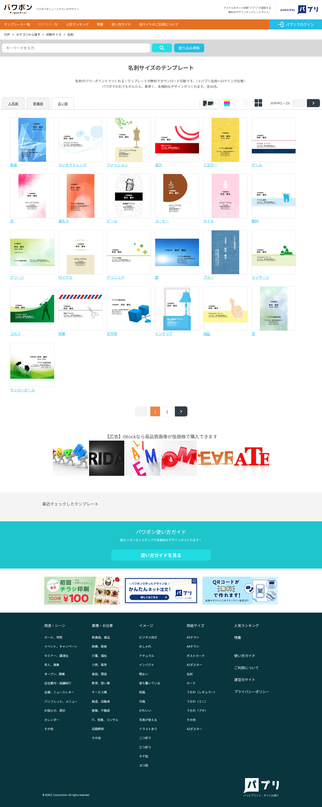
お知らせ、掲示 (54, 710)
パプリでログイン (295, 24)
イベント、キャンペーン (60, 646)
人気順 (13, 103)
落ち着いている (149, 683)
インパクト (146, 664)
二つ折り (145, 738)
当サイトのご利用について (158, 24)
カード (191, 683)
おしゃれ (145, 646)
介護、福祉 (99, 655)
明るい (143, 674)
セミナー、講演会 (56, 655)
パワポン (18, 9)
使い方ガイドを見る (161, 555)
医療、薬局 (99, 646)
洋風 (142, 701)
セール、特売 (53, 637)
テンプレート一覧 (17, 24)
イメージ (146, 625)
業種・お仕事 (102, 625)
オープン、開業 (54, 674)
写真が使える (148, 719)
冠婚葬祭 (98, 729)
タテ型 (143, 756)
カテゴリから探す (28, 34)
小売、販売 (99, 664)
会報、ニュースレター (59, 692)
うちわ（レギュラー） (202, 692)
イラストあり (148, 729)
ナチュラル (146, 655)
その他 (48, 729)
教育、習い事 (101, 683)
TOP (7, 34)
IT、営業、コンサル (105, 719)
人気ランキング (77, 24)
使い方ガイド (121, 24)
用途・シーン (54, 625)
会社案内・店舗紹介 (57, 683)
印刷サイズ (53, 34)
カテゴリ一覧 (48, 24)
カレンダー (51, 719)
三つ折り (145, 747)
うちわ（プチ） (197, 710)
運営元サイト (244, 679)
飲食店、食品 (101, 637)
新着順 (38, 103)
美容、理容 (99, 674)
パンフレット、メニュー (61, 701)
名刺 (190, 674)
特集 (100, 24)
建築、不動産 (101, 710)
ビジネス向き (148, 637)
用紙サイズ (195, 625)
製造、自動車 (101, 701)
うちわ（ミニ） (197, 701)
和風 (142, 692)
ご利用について (246, 667)
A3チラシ (193, 637)
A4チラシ (193, 646)
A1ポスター (194, 664)
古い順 (63, 103)
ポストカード (196, 655)
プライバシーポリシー (251, 691)
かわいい (145, 710)
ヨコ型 (143, 765)
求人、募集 (51, 664)
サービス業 (99, 692)
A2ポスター (194, 729)
